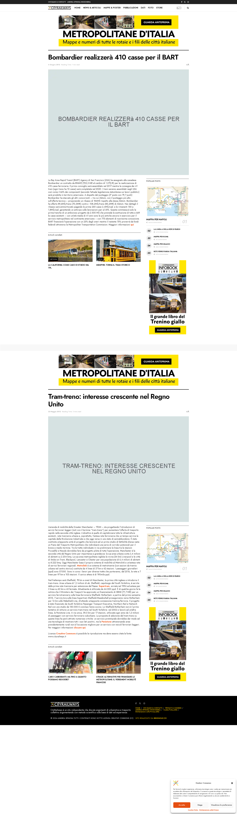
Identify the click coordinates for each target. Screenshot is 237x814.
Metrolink (82, 565)
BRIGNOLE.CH (160, 718)
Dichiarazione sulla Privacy (209, 810)
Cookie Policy (193, 810)
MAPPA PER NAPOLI (156, 219)
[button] (232, 783)
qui (132, 224)
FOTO (151, 7)
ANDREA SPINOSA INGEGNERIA (79, 2)
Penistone (107, 621)
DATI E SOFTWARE (56, 671)
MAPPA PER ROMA (161, 236)
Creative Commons (66, 633)
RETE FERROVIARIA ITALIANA (165, 251)
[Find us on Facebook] (181, 2)
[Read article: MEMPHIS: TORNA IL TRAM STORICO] (118, 251)
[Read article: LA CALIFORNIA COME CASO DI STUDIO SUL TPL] (70, 251)
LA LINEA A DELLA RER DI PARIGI (167, 229)
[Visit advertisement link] (118, 32)
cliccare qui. (80, 627)
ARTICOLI (53, 259)
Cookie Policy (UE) (170, 710)
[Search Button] (188, 8)
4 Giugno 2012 (54, 64)
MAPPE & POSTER (112, 7)
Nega (200, 805)
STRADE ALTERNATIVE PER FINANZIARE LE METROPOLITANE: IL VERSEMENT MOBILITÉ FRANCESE (116, 679)
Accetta (182, 805)
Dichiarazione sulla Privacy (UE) (147, 712)
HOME (77, 7)
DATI (143, 7)
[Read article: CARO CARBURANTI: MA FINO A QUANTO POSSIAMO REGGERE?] (70, 662)
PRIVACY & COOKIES (173, 708)
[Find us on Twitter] (185, 2)
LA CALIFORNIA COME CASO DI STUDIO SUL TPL (68, 266)
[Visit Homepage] (59, 8)
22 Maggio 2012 (54, 411)
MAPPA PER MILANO (162, 244)
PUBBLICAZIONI (130, 7)
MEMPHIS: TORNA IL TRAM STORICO (113, 265)
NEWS (100, 259)
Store (159, 7)
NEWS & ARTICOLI (92, 7)
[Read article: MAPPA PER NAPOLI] (167, 201)
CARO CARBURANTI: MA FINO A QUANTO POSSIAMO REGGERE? (67, 678)
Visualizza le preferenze (221, 805)
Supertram (104, 586)
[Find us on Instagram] (188, 2)
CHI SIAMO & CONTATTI (57, 2)
